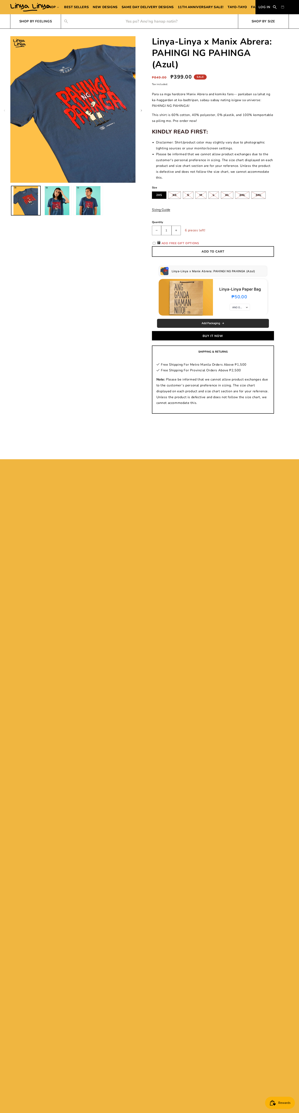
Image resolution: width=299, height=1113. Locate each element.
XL (229, 196)
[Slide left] (4, 110)
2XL (244, 196)
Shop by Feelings (35, 21)
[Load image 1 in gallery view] (25, 200)
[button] (53, 7)
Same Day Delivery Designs (148, 7)
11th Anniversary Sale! (201, 7)
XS (176, 196)
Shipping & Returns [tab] (213, 352)
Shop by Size (263, 21)
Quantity (157, 222)
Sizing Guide (161, 210)
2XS (159, 195)
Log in (264, 7)
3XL (261, 196)
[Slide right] (141, 110)
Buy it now (213, 336)
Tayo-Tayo (237, 7)
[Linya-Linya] (30, 7)
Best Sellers (76, 7)
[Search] (274, 7)
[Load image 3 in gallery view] (88, 200)
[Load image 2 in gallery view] (57, 200)
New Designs (105, 7)
